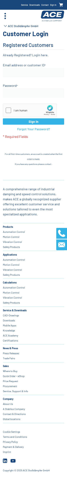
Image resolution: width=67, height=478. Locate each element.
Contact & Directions (14, 413)
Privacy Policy (10, 441)
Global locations (11, 419)
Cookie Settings (11, 431)
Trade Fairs (9, 358)
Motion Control (11, 236)
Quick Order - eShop (14, 376)
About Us (8, 403)
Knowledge (9, 330)
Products (8, 226)
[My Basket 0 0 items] (61, 5)
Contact (45, 5)
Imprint (7, 451)
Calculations (10, 282)
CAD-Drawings (11, 315)
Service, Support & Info (15, 391)
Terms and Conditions (15, 436)
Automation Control (14, 231)
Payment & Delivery (13, 446)
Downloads (34, 5)
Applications (10, 254)
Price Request (10, 381)
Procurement (10, 386)
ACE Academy (10, 335)
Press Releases (11, 353)
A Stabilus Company (14, 408)
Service (24, 5)
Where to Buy (10, 371)
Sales (6, 366)
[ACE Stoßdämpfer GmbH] (52, 16)
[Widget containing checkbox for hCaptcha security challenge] (30, 110)
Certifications (10, 340)
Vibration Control (12, 241)
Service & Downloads (15, 310)
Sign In (53, 5)
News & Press (10, 348)
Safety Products (11, 246)
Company (8, 398)
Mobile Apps (9, 325)
